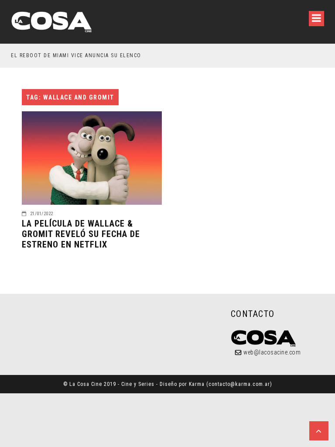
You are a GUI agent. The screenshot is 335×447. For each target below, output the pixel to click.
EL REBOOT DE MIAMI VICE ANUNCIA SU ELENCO (76, 55)
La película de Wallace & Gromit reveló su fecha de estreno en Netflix (81, 234)
